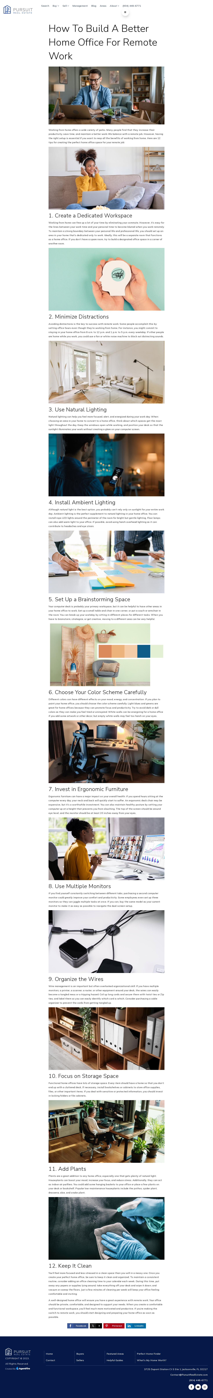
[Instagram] (204, 1387)
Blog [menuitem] (93, 5)
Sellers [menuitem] (80, 1360)
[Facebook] (191, 1387)
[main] (106, 668)
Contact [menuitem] (50, 1360)
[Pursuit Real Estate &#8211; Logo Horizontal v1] (18, 9)
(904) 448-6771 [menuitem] (132, 5)
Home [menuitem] (49, 1353)
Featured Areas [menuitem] (115, 1353)
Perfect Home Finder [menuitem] (149, 1353)
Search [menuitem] (45, 5)
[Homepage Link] (18, 1351)
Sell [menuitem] (65, 5)
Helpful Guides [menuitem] (115, 1360)
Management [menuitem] (80, 5)
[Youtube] (197, 1387)
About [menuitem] (114, 5)
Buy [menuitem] (55, 5)
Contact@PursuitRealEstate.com (189, 1374)
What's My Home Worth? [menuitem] (151, 1360)
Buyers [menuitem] (80, 1353)
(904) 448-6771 (198, 1380)
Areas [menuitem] (103, 5)
